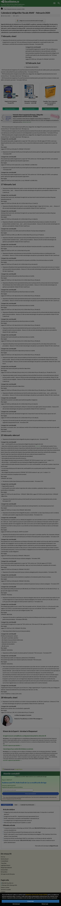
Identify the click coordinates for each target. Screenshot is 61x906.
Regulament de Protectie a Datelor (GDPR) (36, 894)
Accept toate (30, 901)
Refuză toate (45, 904)
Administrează (16, 904)
